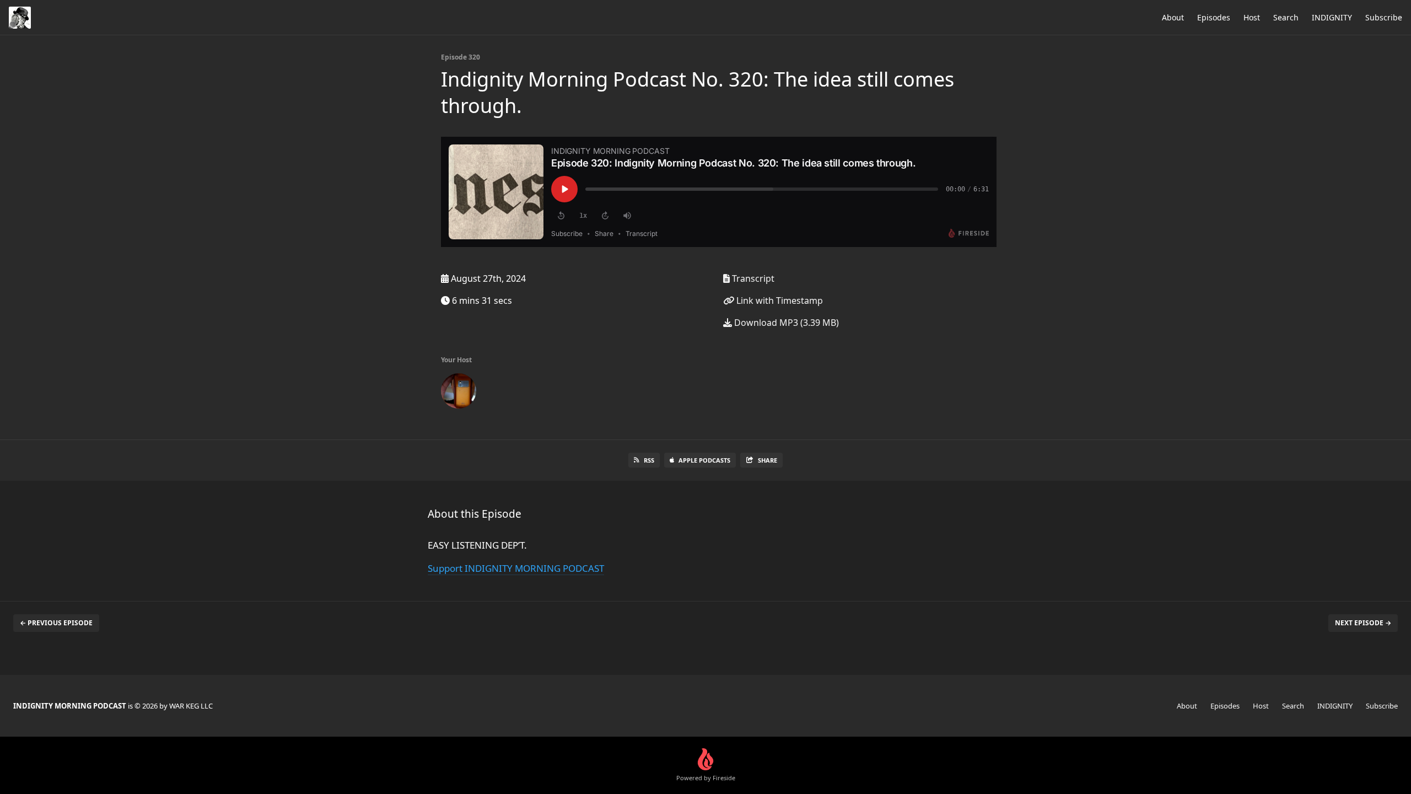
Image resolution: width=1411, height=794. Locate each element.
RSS (649, 460)
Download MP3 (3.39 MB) (785, 322)
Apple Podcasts (704, 460)
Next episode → (1363, 622)
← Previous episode (56, 622)
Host (1251, 17)
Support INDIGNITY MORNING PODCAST (516, 568)
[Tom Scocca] (458, 393)
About (1173, 17)
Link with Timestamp (778, 300)
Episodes (1213, 17)
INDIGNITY (1332, 17)
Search (1286, 17)
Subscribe (1383, 17)
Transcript (752, 278)
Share (767, 460)
